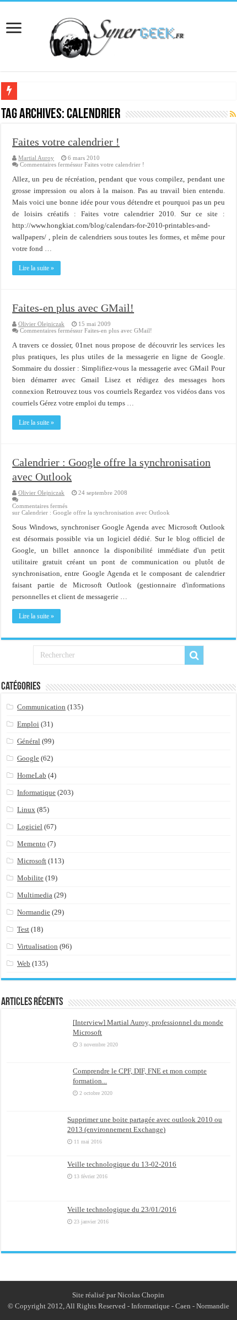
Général (28, 741)
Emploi (28, 724)
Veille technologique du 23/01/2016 (121, 1209)
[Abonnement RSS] (233, 114)
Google (28, 758)
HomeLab (31, 775)
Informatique (36, 792)
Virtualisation (37, 946)
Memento (31, 844)
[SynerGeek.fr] (118, 34)
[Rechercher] (194, 655)
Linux (26, 809)
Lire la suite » (36, 268)
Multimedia (34, 895)
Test (23, 929)
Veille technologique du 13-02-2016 (121, 1164)
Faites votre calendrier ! (66, 142)
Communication (41, 707)
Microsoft (31, 861)
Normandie (33, 912)
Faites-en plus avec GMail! (73, 308)
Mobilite (30, 878)
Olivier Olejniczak (41, 323)
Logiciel (29, 826)
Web (23, 963)
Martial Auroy (36, 157)
